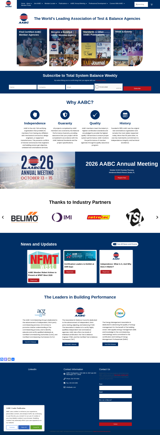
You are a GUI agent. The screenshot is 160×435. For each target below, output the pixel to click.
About (28, 3)
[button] (3, 217)
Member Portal (26, 5)
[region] (24, 418)
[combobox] (141, 4)
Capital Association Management (101, 431)
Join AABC (37, 3)
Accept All (36, 427)
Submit (115, 424)
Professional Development (97, 3)
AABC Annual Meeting (77, 3)
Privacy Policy (101, 80)
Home (23, 3)
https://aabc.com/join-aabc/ (121, 375)
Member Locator (50, 3)
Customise (12, 427)
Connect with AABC (116, 3)
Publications (63, 3)
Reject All (24, 427)
